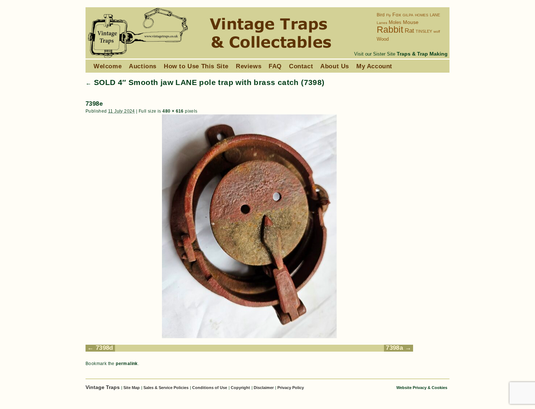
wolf (436, 31)
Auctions (142, 66)
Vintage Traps (103, 387)
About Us (334, 66)
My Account (374, 66)
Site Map (131, 387)
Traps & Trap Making (422, 54)
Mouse (411, 22)
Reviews (248, 66)
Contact (301, 66)
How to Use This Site (196, 66)
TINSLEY (424, 31)
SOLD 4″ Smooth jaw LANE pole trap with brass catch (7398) (205, 82)
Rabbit (390, 29)
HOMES (421, 15)
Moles (395, 22)
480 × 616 (173, 111)
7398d (104, 347)
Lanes (382, 23)
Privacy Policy (290, 387)
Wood (383, 39)
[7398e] (249, 226)
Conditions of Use (209, 387)
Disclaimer (264, 387)
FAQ (275, 66)
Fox (396, 14)
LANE (435, 15)
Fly (388, 15)
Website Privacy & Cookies (421, 387)
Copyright (240, 387)
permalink (127, 363)
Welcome (108, 66)
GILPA (408, 15)
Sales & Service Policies (166, 387)
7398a (394, 347)
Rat (409, 30)
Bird (381, 14)
